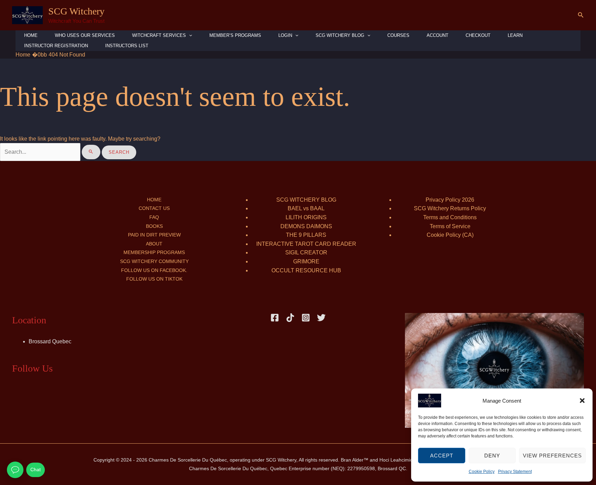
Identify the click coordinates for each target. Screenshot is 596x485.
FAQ (154, 217)
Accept (441, 455)
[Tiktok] (290, 317)
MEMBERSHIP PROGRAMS (154, 252)
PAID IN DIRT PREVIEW (154, 235)
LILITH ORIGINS (306, 217)
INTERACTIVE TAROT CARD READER (306, 244)
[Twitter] (321, 317)
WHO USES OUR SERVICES (85, 35)
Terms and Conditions (450, 217)
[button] (582, 400)
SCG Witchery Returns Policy (450, 208)
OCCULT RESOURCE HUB (306, 270)
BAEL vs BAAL (306, 208)
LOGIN (285, 35)
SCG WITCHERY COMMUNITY (154, 261)
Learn (515, 35)
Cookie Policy (482, 471)
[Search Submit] (91, 152)
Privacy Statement (515, 471)
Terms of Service (450, 226)
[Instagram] (305, 317)
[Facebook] (274, 317)
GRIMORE (306, 261)
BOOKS (154, 226)
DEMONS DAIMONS (306, 226)
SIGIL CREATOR (306, 252)
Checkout (478, 35)
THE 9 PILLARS (306, 235)
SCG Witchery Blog (340, 35)
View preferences (552, 455)
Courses (398, 35)
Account (437, 35)
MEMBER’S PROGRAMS (235, 35)
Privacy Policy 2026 (450, 200)
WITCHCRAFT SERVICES (159, 35)
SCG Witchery (76, 11)
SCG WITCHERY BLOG (306, 200)
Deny (492, 455)
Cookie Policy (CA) (450, 235)
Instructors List (126, 45)
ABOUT (154, 243)
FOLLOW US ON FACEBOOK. (154, 270)
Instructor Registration (56, 45)
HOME (31, 35)
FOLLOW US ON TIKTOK (154, 279)
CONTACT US (154, 208)
